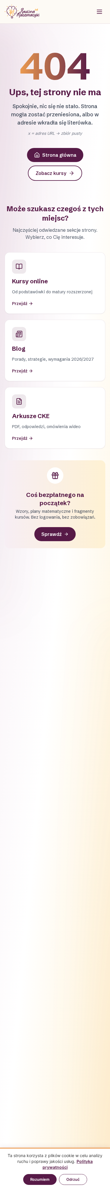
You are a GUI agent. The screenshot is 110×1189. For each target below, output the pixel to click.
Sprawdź (51, 534)
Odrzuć (73, 1179)
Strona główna (59, 155)
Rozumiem (40, 1179)
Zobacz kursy (50, 173)
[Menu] (99, 12)
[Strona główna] (22, 12)
